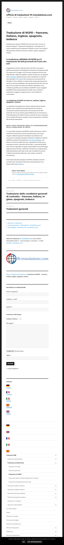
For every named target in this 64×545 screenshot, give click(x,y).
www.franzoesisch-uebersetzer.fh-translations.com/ (24, 225)
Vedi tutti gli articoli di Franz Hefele (25, 174)
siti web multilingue (35, 140)
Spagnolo (9, 407)
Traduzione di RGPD (15, 474)
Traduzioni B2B (11, 455)
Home (8, 274)
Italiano (8, 401)
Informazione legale (12, 520)
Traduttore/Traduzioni (19, 274)
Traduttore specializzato (14, 459)
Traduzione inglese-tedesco (16, 489)
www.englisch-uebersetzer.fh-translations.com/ (23, 227)
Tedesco (8, 388)
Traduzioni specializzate (14, 505)
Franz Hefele (12, 180)
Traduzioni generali (14, 470)
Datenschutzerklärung (13, 524)
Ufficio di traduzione (12, 527)
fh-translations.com (26, 238)
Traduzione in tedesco (14, 501)
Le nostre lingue (11, 508)
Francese (9, 394)
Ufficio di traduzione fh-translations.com (29, 15)
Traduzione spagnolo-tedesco (16, 497)
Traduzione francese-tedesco (16, 493)
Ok (24, 542)
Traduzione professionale (15, 463)
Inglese (8, 414)
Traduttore (9, 531)
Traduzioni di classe (14, 466)
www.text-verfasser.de (15, 223)
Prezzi (8, 512)
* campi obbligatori (12, 368)
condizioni (13, 77)
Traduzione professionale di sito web (20, 482)
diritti (21, 79)
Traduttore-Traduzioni (28, 180)
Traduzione (37, 180)
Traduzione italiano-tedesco (16, 485)
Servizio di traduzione (13, 535)
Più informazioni (34, 542)
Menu (9, 23)
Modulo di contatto (12, 516)
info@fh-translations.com (14, 243)
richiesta (21, 164)
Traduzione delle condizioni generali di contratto (23, 478)
